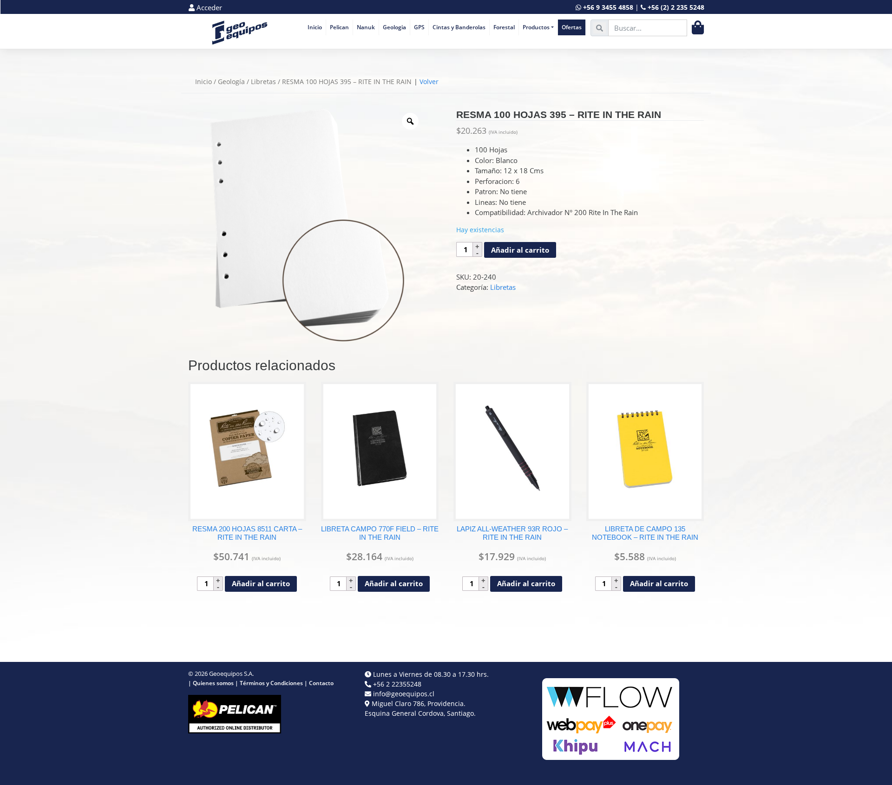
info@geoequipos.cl (403, 693)
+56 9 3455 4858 (608, 7)
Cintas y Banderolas (459, 27)
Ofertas (572, 27)
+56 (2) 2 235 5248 (676, 7)
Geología (231, 81)
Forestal (504, 27)
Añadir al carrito (520, 250)
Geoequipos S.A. (231, 673)
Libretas (263, 81)
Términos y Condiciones (271, 683)
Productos (536, 27)
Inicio (315, 27)
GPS (419, 27)
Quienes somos (213, 683)
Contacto (321, 683)
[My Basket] (698, 27)
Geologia (394, 27)
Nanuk (366, 27)
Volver (429, 81)
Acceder (208, 7)
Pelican (339, 27)
